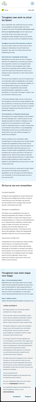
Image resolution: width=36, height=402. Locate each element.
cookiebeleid (14, 383)
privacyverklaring (8, 391)
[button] (32, 3)
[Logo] (4, 3)
